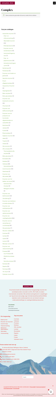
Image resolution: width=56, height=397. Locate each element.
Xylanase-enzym (18, 339)
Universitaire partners (13, 308)
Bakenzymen (4, 319)
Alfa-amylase (17, 327)
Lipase (16, 335)
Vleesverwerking (5, 326)
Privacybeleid (33, 386)
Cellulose (16, 321)
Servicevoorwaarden (40, 386)
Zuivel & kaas (4, 323)
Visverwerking (4, 333)
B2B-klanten (11, 306)
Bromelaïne (17, 331)
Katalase (16, 325)
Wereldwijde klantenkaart (13, 310)
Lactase (16, 329)
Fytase (16, 337)
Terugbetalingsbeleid (8, 388)
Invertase (16, 319)
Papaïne (16, 333)
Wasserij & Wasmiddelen (4, 328)
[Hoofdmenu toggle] (54, 3)
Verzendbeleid (16, 388)
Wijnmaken (4, 331)
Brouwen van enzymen (7, 321)
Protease (16, 323)
